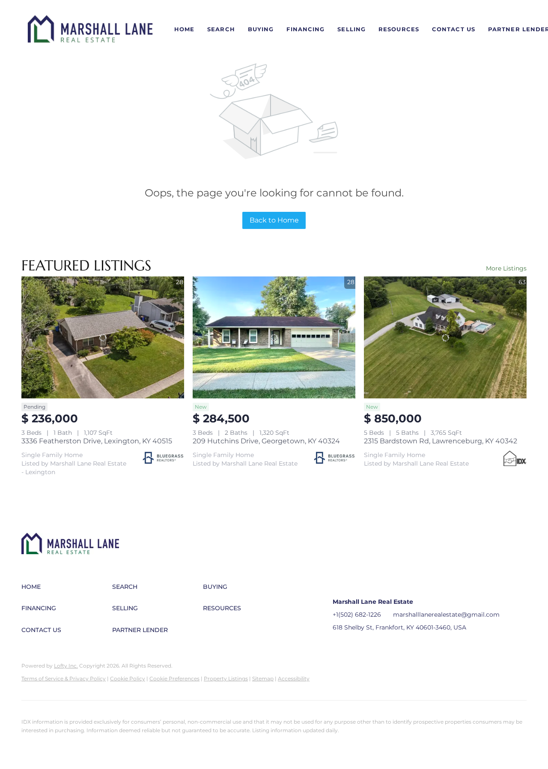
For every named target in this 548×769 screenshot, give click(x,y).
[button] (90, 29)
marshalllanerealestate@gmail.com (446, 614)
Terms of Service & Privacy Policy (63, 678)
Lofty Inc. (66, 665)
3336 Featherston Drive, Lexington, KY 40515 (96, 441)
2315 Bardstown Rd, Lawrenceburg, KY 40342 (440, 441)
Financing (305, 29)
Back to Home (274, 220)
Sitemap (263, 678)
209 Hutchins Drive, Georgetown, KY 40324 (266, 441)
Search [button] (221, 29)
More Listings (506, 268)
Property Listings (226, 678)
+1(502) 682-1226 (357, 614)
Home (184, 29)
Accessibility (294, 678)
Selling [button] (351, 29)
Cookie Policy (127, 678)
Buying (261, 29)
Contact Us (453, 29)
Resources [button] (398, 29)
